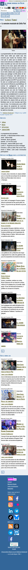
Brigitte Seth (5, 198)
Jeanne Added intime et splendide (21, 166)
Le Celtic (8, 20)
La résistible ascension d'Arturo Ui (21, 300)
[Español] (20, 8)
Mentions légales (12, 484)
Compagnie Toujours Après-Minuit (20, 194)
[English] (18, 8)
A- (0, 7)
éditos (9, 13)
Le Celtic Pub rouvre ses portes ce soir (21, 452)
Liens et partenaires (13, 486)
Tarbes (14, 20)
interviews (4, 13)
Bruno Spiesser (5, 276)
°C (11, 8)
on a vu (19, 11)
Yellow (4, 122)
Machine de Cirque (20, 249)
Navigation (2, 4)
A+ (2, 8)
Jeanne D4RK (6, 130)
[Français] (16, 8)
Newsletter (10, 488)
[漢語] (23, 8)
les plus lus (16, 13)
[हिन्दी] (25, 8)
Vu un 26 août (5, 16)
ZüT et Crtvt (5, 127)
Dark (9, 8)
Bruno (3, 125)
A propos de (12, 479)
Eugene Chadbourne (7, 434)
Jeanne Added (5, 171)
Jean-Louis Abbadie (7, 374)
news (23, 11)
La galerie (20, 245)
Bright (6, 8)
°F (13, 8)
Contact (10, 482)
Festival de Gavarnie (20, 337)
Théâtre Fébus (5, 278)
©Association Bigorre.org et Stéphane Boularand (14, 552)
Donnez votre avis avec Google (14, 548)
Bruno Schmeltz (6, 226)
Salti (18, 189)
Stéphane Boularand (8, 113)
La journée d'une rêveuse (21, 323)
